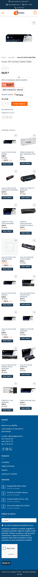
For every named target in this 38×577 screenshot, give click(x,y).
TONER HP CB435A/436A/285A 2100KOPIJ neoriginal (26, 223)
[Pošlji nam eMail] (7, 449)
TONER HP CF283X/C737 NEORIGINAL (27, 189)
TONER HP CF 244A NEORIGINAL (7, 401)
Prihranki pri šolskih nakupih (17, 493)
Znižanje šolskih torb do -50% (17, 499)
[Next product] (3, 68)
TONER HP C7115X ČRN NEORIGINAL (27, 330)
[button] (3, 12)
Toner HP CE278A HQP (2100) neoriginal (26, 258)
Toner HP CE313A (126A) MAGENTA (9, 294)
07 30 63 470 (8, 439)
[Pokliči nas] (10, 449)
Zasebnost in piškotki (9, 474)
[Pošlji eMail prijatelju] (10, 117)
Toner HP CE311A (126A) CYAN (9, 330)
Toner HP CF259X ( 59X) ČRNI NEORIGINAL (9, 258)
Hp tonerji (11, 57)
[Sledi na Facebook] (3, 449)
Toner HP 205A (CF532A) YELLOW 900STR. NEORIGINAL (27, 295)
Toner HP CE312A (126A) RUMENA (9, 153)
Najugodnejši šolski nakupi (16, 486)
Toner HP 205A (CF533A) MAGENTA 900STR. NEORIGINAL (9, 366)
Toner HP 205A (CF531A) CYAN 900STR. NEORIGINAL (10, 189)
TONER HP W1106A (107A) (27, 400)
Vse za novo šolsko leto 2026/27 (18, 506)
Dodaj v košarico (19, 104)
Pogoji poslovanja (8, 466)
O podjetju (5, 462)
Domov (4, 57)
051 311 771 (9, 441)
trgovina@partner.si (15, 436)
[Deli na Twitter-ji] (7, 117)
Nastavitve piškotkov (29, 572)
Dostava (4, 470)
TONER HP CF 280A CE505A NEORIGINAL (8, 222)
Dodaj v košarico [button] (7, 164)
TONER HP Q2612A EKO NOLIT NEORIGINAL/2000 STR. (27, 154)
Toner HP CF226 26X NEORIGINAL (26, 366)
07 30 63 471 (9, 444)
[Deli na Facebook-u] (3, 117)
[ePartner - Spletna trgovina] (19, 12)
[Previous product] (7, 68)
